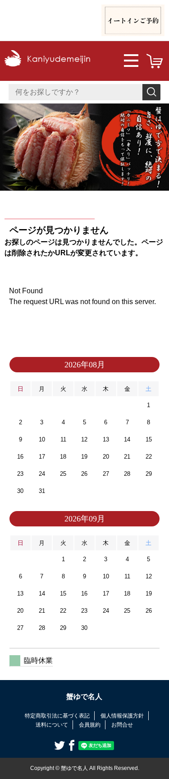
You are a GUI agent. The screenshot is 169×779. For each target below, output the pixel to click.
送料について (52, 725)
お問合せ (122, 725)
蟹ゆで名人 (84, 696)
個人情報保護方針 (122, 716)
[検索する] (151, 92)
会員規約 (89, 725)
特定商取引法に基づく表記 (57, 716)
